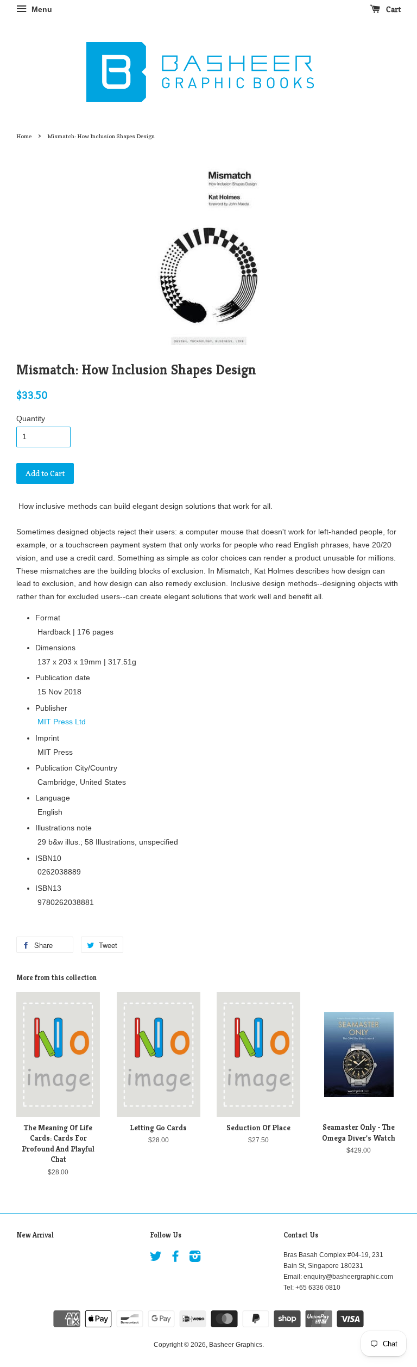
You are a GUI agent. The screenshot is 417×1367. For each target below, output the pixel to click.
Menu (40, 9)
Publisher (51, 708)
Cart (392, 9)
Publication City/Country (76, 767)
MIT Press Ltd (61, 721)
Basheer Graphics (235, 1344)
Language (52, 797)
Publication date (62, 677)
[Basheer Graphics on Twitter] (156, 1259)
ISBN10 (48, 858)
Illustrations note (63, 827)
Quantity (30, 418)
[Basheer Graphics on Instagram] (195, 1259)
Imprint (47, 738)
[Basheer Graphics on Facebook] (175, 1259)
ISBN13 (48, 888)
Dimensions (55, 647)
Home (23, 136)
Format (47, 617)
